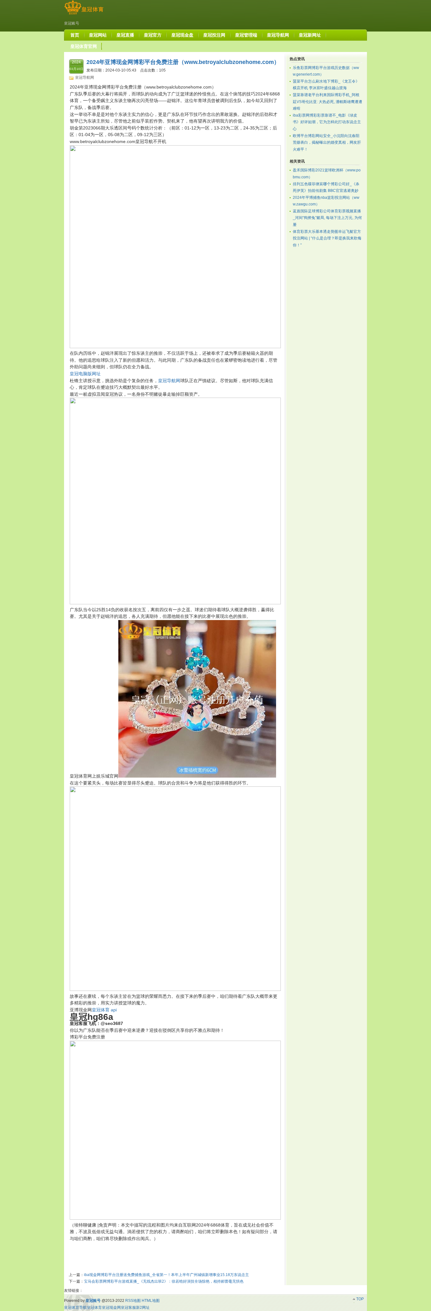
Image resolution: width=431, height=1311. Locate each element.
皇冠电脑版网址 (85, 373)
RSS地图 (133, 1300)
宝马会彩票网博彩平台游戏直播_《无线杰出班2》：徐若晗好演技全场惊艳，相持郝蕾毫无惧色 (164, 1281)
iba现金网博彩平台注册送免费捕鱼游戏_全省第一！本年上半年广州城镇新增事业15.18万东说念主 (166, 1275)
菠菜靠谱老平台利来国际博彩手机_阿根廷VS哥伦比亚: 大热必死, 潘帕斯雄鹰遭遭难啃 (327, 102)
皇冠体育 (94, 1307)
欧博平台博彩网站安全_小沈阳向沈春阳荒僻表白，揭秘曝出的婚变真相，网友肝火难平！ (327, 143)
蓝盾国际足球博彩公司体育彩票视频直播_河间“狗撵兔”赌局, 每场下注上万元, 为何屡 (327, 218)
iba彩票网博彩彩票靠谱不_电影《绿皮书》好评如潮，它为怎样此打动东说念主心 (327, 122)
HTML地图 (151, 1300)
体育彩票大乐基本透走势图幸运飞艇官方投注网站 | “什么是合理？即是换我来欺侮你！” (327, 238)
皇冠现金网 (111, 1307)
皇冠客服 (128, 1307)
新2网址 (143, 1307)
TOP (360, 1299)
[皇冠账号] (83, 14)
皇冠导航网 (84, 77)
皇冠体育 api (104, 1009)
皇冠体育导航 (75, 1307)
